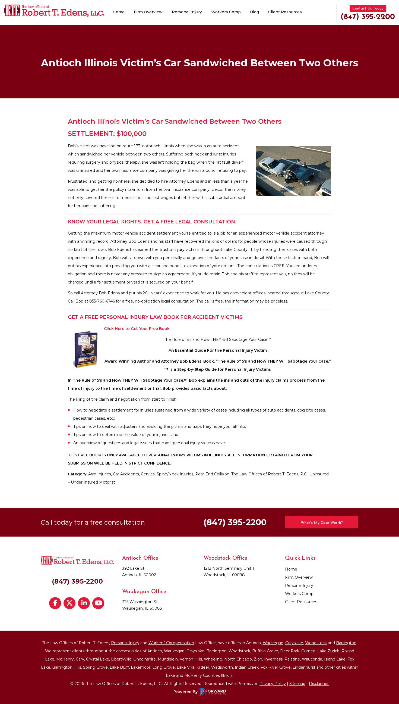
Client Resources (285, 12)
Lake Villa (185, 667)
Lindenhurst (304, 667)
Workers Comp (226, 12)
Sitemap (297, 683)
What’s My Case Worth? (322, 523)
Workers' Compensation (171, 642)
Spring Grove (95, 667)
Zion (258, 659)
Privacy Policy (272, 683)
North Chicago (238, 659)
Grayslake (294, 642)
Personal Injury (187, 12)
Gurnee (308, 651)
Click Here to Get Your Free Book (137, 328)
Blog (254, 12)
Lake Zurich (328, 651)
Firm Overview (148, 12)
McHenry (65, 659)
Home (119, 12)
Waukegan (273, 642)
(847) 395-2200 (368, 17)
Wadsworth (222, 667)
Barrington (346, 642)
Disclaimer (319, 683)
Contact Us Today (368, 9)
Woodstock (316, 642)
